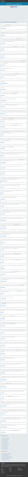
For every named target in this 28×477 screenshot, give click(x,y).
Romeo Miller (3, 318)
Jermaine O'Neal (3, 298)
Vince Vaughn (3, 305)
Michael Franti (3, 353)
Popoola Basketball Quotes (6, 459)
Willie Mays (2, 206)
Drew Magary (3, 325)
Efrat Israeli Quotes (4, 440)
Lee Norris (2, 293)
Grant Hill (2, 312)
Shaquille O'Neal (3, 100)
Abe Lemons (3, 70)
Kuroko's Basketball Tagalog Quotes (7, 457)
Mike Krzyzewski (3, 28)
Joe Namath (3, 413)
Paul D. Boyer (3, 106)
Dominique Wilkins (3, 379)
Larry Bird (2, 134)
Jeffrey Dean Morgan (4, 83)
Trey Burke (2, 121)
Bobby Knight (3, 126)
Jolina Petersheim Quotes (5, 444)
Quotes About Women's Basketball (7, 453)
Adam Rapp (2, 142)
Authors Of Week (20, 469)
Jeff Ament (2, 155)
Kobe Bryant (3, 268)
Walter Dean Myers (4, 281)
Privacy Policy (3, 469)
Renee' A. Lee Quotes (5, 446)
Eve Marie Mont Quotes (5, 441)
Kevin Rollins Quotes (5, 445)
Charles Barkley (3, 89)
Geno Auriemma (3, 162)
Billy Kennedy (3, 148)
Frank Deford (3, 35)
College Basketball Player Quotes (7, 456)
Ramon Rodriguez (3, 386)
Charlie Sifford (3, 372)
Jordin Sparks (3, 345)
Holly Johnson (3, 274)
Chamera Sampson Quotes (6, 438)
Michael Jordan (3, 113)
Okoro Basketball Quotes (5, 458)
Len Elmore (2, 95)
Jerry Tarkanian (3, 167)
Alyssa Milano (3, 199)
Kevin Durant (3, 359)
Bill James (2, 77)
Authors (10, 469)
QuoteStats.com (13, 475)
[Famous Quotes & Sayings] (2, 1)
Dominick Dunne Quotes (5, 439)
